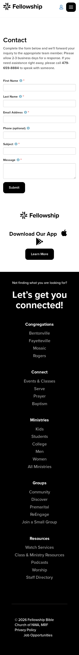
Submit (14, 187)
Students (39, 436)
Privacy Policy (25, 629)
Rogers (39, 356)
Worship (39, 570)
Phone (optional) (14, 128)
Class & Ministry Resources (39, 555)
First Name (10, 81)
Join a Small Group (39, 522)
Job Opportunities (38, 635)
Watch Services (39, 547)
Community (39, 492)
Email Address (13, 112)
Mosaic (39, 348)
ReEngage (39, 514)
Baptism (39, 403)
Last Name (10, 97)
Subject (8, 144)
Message (9, 160)
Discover (39, 499)
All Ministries (39, 466)
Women (40, 459)
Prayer (39, 396)
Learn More (39, 254)
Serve (39, 388)
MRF (44, 624)
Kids (40, 429)
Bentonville (39, 333)
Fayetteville (39, 341)
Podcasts (39, 562)
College (39, 444)
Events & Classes (39, 381)
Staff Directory (39, 577)
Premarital (39, 507)
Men (40, 451)
